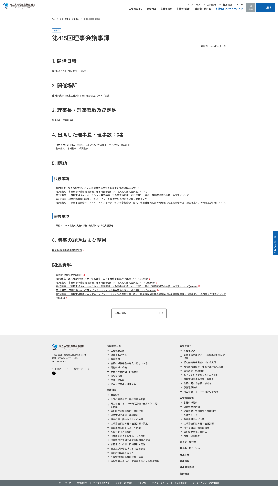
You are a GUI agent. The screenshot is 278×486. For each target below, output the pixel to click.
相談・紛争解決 (192, 435)
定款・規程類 (118, 380)
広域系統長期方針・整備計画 (199, 423)
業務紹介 (151, 8)
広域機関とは (136, 8)
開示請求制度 (180, 482)
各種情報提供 (183, 8)
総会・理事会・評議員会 (69, 19)
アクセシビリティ (160, 482)
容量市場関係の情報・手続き (199, 379)
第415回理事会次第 (69, 275)
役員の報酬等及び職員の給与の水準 (129, 363)
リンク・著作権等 (124, 482)
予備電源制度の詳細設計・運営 (127, 456)
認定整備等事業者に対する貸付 (200, 362)
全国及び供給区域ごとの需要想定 (128, 448)
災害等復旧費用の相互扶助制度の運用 (130, 440)
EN (242, 4)
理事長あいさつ (119, 354)
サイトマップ (65, 482)
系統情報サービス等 (194, 419)
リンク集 (142, 482)
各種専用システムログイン (229, 8)
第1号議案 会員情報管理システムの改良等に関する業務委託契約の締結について (102, 278)
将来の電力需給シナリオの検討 (127, 419)
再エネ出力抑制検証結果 (196, 427)
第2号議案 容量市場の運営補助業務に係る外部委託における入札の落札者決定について (105, 282)
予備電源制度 (190, 387)
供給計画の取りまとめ (122, 452)
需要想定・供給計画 (194, 370)
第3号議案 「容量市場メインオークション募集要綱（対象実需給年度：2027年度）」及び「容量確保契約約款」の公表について (126, 286)
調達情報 (184, 461)
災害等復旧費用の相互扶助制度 (200, 410)
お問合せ (211, 4)
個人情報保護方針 (101, 482)
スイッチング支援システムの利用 (201, 374)
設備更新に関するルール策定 (126, 427)
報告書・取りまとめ (190, 448)
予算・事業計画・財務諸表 (124, 371)
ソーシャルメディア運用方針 (206, 482)
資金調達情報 (187, 467)
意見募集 (184, 454)
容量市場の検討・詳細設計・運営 (128, 444)
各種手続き (166, 8)
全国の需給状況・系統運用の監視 (128, 399)
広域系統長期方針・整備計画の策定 (129, 423)
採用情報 (227, 4)
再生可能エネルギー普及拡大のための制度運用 (135, 461)
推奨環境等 (82, 482)
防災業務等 (116, 375)
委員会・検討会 (203, 8)
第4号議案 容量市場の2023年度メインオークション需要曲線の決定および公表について (106, 290)
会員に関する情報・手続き (197, 383)
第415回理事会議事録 (67, 250)
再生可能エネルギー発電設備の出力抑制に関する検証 (135, 405)
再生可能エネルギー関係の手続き (201, 391)
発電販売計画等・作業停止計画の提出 (203, 366)
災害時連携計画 (192, 406)
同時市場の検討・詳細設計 (124, 415)
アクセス (195, 4)
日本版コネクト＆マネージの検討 (128, 435)
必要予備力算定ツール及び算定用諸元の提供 (204, 356)
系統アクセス (190, 415)
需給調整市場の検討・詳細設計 (127, 410)
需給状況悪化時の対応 (195, 431)
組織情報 (115, 359)
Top (53, 19)
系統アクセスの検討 (121, 431)
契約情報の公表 (119, 367)
